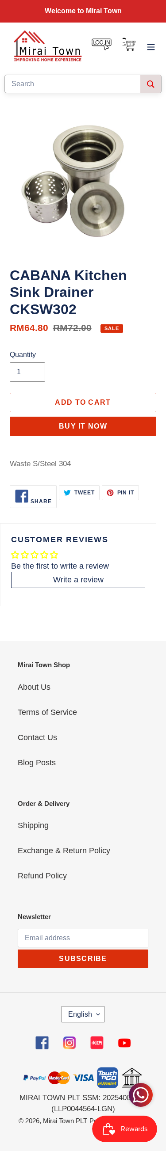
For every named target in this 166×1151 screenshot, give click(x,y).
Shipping (33, 825)
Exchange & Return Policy (64, 850)
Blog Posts (37, 762)
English (80, 1014)
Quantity (23, 354)
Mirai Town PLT (65, 1120)
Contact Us (37, 737)
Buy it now (83, 426)
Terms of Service (47, 712)
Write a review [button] (78, 579)
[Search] (150, 84)
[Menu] (151, 46)
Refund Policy (42, 875)
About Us (34, 687)
